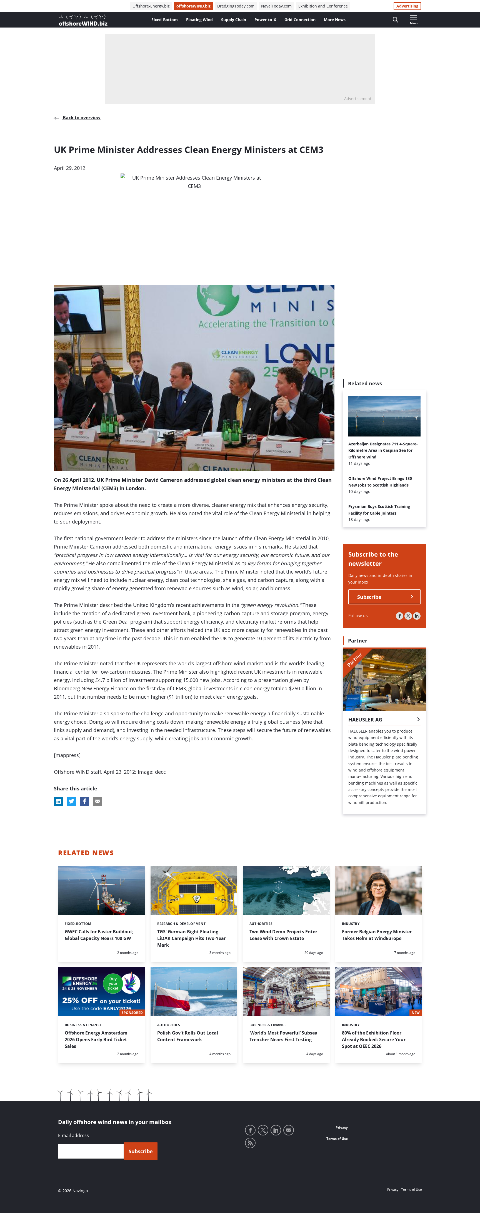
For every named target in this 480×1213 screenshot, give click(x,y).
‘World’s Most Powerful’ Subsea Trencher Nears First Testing (283, 1036)
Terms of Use (337, 1138)
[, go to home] (83, 20)
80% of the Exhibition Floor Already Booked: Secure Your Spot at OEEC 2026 (374, 1039)
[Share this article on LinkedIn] (58, 801)
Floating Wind (199, 19)
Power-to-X (265, 19)
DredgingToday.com (235, 6)
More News (335, 19)
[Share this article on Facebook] (84, 801)
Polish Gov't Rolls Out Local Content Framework (187, 1036)
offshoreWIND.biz (193, 6)
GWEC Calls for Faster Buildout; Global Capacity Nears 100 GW (99, 935)
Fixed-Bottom (164, 19)
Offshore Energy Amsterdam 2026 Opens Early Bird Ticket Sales (96, 1039)
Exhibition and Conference (323, 6)
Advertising (407, 6)
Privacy (342, 1127)
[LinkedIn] (417, 616)
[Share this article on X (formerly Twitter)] (71, 801)
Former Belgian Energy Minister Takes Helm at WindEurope (377, 935)
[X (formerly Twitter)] (408, 616)
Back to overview (81, 118)
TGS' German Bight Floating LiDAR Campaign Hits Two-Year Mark (191, 938)
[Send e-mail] (288, 1130)
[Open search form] (395, 20)
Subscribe (369, 597)
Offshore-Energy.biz (151, 6)
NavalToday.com (276, 6)
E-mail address (73, 1135)
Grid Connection (300, 19)
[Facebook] (399, 616)
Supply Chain (233, 19)
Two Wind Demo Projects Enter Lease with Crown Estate (283, 935)
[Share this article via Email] (97, 801)
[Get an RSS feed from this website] (250, 1143)
